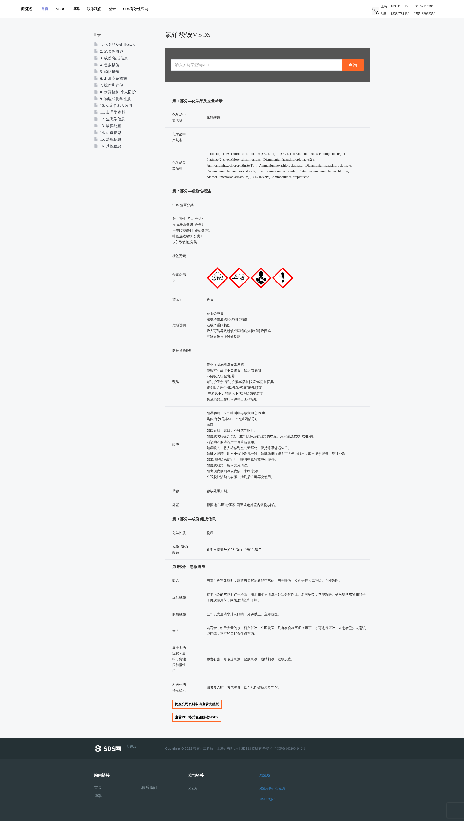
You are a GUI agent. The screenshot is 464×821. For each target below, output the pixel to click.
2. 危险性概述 (111, 51)
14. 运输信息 (110, 133)
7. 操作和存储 (111, 85)
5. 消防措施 (109, 72)
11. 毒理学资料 (112, 112)
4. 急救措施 (109, 65)
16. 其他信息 (110, 146)
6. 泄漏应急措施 (113, 78)
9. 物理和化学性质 (115, 99)
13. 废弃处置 (110, 126)
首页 (44, 8)
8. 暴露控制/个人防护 (117, 92)
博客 (76, 8)
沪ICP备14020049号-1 (289, 748)
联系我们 (94, 8)
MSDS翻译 (267, 799)
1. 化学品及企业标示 (117, 45)
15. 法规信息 (110, 139)
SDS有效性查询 (135, 8)
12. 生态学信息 (112, 119)
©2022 (131, 746)
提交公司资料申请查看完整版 (197, 704)
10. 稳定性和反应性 (116, 105)
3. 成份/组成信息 (113, 58)
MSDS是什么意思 (272, 788)
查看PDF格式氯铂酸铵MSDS (196, 717)
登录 (112, 8)
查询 (352, 65)
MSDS (60, 8)
